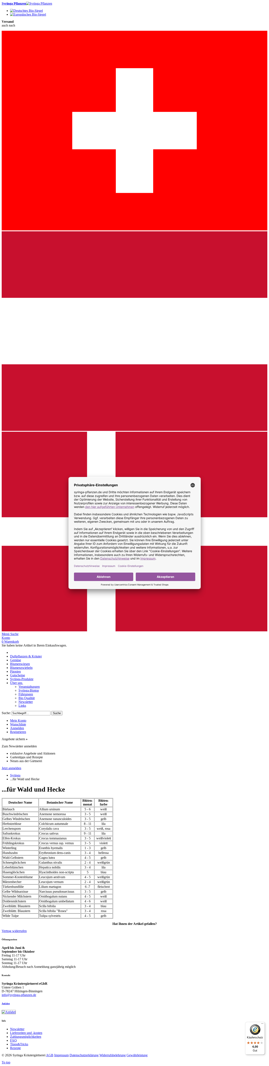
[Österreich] (134, 429)
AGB (49, 1055)
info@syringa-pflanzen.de (19, 995)
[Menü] (262, 1024)
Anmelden (17, 728)
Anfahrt (6, 1003)
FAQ (13, 1040)
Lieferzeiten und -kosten (26, 1033)
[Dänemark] (134, 630)
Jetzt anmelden (11, 768)
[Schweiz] (134, 229)
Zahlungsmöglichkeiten (25, 1036)
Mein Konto (18, 720)
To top (6, 1062)
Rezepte (15, 1048)
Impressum (61, 1055)
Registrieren (18, 732)
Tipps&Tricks (19, 1044)
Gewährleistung (137, 1055)
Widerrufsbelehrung (112, 1055)
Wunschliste (18, 724)
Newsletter (17, 1029)
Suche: (6, 713)
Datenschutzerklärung (84, 1055)
